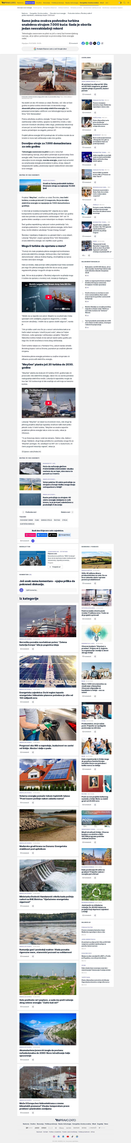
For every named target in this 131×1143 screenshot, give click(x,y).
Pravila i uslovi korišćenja (69, 1132)
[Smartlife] (76, 1128)
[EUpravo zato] (9, 3)
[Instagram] (54, 1136)
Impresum (39, 1132)
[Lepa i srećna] (68, 1128)
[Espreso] (44, 1128)
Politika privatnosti (84, 1132)
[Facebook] (59, 1136)
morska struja (46, 520)
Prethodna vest (31, 512)
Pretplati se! (56, 567)
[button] (73, 43)
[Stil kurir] (56, 1128)
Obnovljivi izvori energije (58, 13)
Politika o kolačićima (55, 1132)
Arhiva (93, 1132)
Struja (64, 520)
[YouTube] (68, 1136)
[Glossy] (61, 1128)
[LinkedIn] (63, 1136)
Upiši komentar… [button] (32, 590)
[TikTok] (72, 1136)
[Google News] (77, 1136)
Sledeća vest (65, 512)
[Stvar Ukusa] (102, 1128)
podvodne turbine (26, 520)
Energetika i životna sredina (39, 13)
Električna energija (27, 524)
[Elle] (51, 1128)
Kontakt (45, 1132)
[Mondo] (29, 1128)
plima (37, 520)
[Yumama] (92, 1128)
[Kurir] (37, 1128)
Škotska (57, 520)
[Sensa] (84, 1128)
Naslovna (25, 13)
